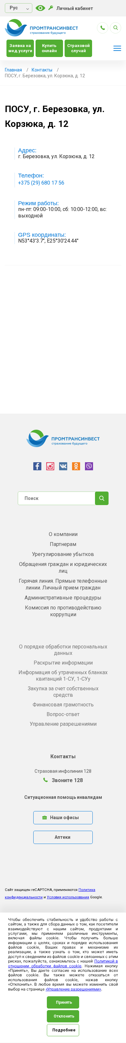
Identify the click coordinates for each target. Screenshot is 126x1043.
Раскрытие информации (63, 663)
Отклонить (64, 1016)
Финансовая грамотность (63, 705)
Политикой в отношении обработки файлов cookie (63, 963)
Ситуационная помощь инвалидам (63, 797)
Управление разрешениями (63, 724)
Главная (13, 69)
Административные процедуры (63, 598)
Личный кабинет (74, 8)
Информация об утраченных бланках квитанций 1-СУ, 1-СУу (63, 675)
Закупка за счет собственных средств (63, 691)
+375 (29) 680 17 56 (41, 183)
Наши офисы (64, 817)
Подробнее (64, 1030)
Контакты (42, 69)
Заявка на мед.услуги (20, 48)
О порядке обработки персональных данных (63, 650)
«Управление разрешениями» (73, 989)
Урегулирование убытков (63, 554)
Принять (64, 1002)
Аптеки (62, 837)
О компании (63, 534)
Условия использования (68, 897)
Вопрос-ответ (63, 714)
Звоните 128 (66, 780)
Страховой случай (78, 48)
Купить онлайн (49, 48)
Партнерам (63, 544)
